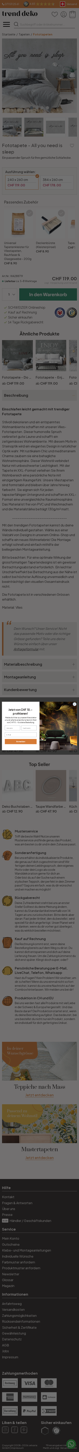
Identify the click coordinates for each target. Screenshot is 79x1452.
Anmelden (20, 741)
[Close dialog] (74, 704)
